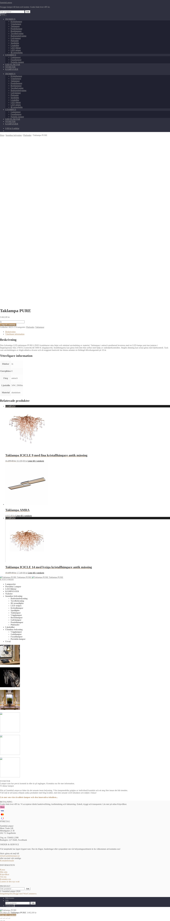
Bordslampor (16, 31)
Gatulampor (16, 57)
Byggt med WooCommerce (24, 894)
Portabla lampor (17, 62)
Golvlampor (16, 38)
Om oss (3, 877)
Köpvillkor (4, 874)
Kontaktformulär (7, 861)
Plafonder (15, 40)
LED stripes (16, 50)
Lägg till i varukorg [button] (36, 461)
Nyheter (9, 594)
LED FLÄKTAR (12, 64)
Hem (2, 135)
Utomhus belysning (14, 629)
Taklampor (15, 26)
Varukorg (10, 906)
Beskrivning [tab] (10, 332)
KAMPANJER (11, 69)
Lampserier (10, 584)
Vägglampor (16, 24)
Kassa (2, 870)
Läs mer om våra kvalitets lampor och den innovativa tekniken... (29, 797)
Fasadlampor (16, 60)
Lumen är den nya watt (9, 881)
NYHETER (10, 67)
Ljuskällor (15, 45)
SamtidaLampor (6, 2)
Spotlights (15, 43)
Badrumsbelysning (18, 36)
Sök (27, 12)
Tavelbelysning (17, 33)
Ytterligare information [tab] (14, 334)
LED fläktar (16, 48)
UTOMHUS (10, 55)
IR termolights (17, 52)
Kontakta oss (5, 879)
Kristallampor (16, 21)
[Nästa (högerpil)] (4, 920)
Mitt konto (9, 898)
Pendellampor (16, 29)
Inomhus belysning (14, 135)
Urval (7, 641)
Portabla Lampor (13, 586)
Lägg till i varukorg (8, 325)
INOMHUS (10, 19)
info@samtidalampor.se (10, 856)
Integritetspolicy (6, 894)
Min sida (3, 872)
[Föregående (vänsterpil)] (1, 920)
